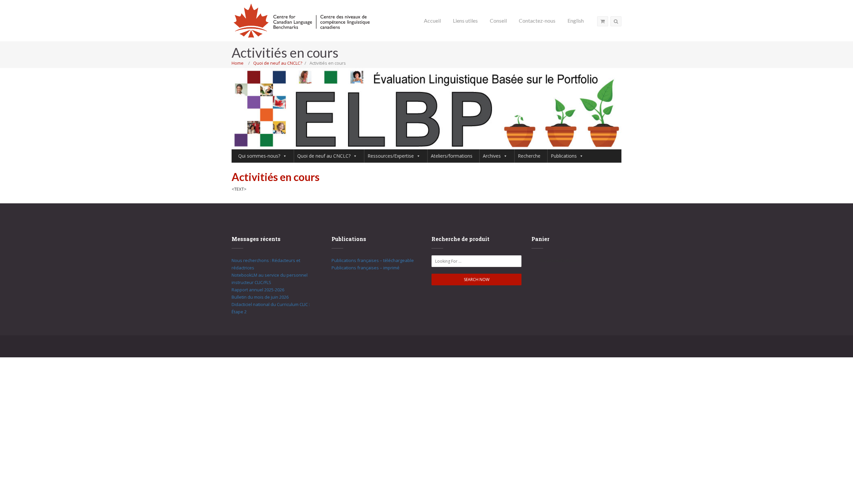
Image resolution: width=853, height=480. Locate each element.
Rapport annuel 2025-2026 (258, 290)
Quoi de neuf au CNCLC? (277, 63)
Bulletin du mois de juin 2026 (260, 297)
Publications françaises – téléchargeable (373, 260)
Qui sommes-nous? (259, 156)
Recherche (529, 156)
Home (238, 63)
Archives (492, 156)
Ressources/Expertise (391, 156)
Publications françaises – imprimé (366, 268)
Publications (564, 156)
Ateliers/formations (451, 156)
